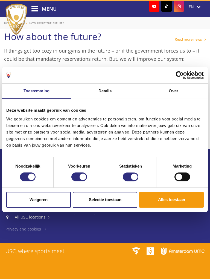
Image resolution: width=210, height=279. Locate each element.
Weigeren (39, 199)
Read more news (188, 39)
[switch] (79, 176)
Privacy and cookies (23, 229)
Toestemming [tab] (36, 91)
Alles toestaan (171, 199)
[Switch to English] (194, 7)
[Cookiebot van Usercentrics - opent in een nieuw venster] (180, 75)
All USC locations (30, 217)
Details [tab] (105, 91)
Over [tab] (173, 91)
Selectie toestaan (105, 199)
